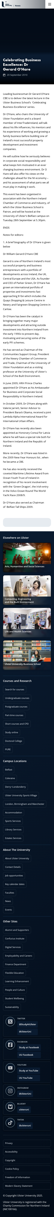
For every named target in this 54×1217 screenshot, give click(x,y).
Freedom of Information (17, 1177)
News (7, 900)
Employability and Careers (17, 954)
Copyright (10, 1160)
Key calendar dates (14, 884)
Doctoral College (12, 740)
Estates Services (12, 837)
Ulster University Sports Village (21, 795)
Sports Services (12, 820)
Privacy (9, 1143)
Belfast (7, 768)
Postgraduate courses (15, 705)
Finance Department (14, 963)
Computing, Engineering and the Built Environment (19, 600)
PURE (8, 749)
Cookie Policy (12, 1168)
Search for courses (14, 689)
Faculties (9, 892)
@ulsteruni (24, 1124)
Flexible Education (13, 971)
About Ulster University (17, 858)
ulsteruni (24, 1109)
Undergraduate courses (16, 697)
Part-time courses (13, 714)
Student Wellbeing (13, 997)
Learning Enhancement (16, 980)
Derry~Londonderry (14, 785)
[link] (27, 557)
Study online (10, 731)
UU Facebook (26, 1054)
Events (7, 908)
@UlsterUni (24, 1030)
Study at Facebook (29, 1047)
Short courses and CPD (16, 722)
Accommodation (12, 811)
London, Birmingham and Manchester (24, 804)
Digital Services (12, 946)
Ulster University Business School (23, 664)
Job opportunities (14, 875)
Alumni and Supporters (16, 929)
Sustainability (11, 1006)
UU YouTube (26, 1077)
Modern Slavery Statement (18, 1185)
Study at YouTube (28, 1070)
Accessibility (11, 1151)
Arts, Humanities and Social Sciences (24, 566)
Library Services (12, 828)
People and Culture (14, 988)
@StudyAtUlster (27, 1024)
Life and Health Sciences (18, 631)
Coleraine (9, 777)
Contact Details (13, 867)
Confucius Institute (13, 937)
